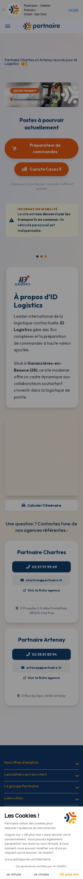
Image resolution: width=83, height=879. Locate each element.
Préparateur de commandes (45, 148)
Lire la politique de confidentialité (27, 859)
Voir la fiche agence (43, 590)
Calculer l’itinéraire (44, 505)
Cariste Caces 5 (45, 169)
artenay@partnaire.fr (44, 668)
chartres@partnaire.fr (44, 580)
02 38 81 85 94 (44, 654)
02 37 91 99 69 (44, 567)
